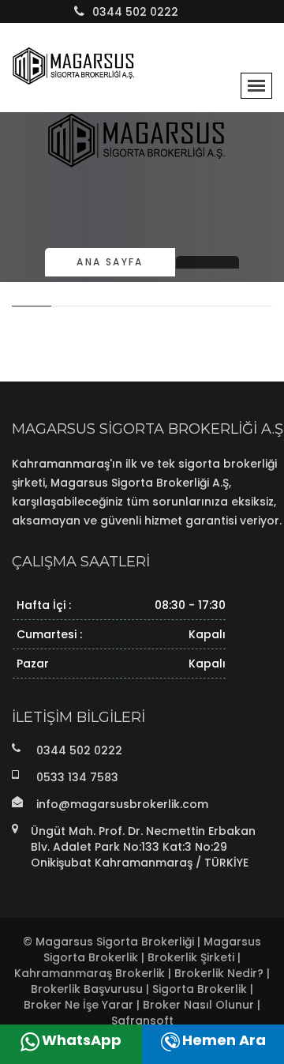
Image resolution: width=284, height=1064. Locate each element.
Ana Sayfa (110, 262)
